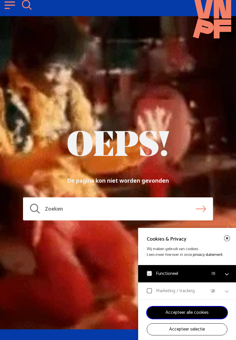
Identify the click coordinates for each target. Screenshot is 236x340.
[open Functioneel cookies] (227, 274)
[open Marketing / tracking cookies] (227, 291)
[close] (227, 238)
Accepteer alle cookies (187, 312)
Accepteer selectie (187, 329)
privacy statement (207, 255)
